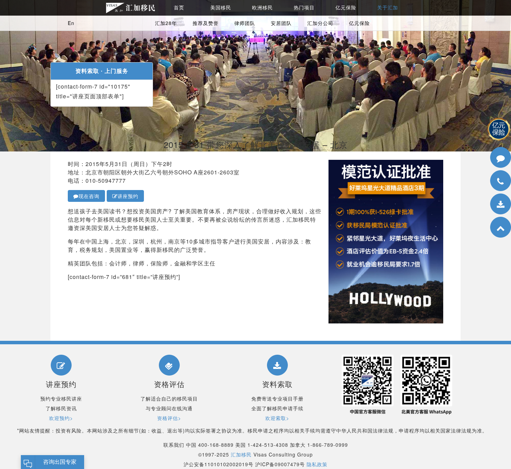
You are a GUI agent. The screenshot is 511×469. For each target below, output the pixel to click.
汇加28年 (166, 22)
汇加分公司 (320, 22)
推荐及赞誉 (206, 22)
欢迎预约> (61, 417)
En (71, 22)
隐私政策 (317, 464)
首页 (179, 7)
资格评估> (169, 417)
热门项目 (304, 7)
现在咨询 (89, 195)
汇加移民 (241, 454)
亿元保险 (345, 7)
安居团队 (281, 22)
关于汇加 (387, 7)
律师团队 (244, 22)
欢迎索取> (277, 417)
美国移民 (220, 7)
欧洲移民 (262, 7)
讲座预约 (127, 195)
